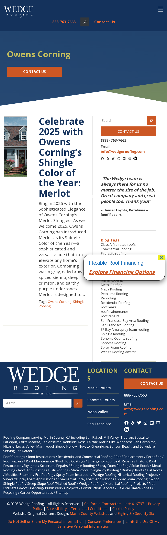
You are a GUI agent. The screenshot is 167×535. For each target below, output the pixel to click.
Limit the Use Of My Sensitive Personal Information (109, 524)
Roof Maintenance (40, 461)
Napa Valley (97, 411)
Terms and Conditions (89, 508)
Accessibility (56, 508)
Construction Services (97, 488)
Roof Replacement (129, 457)
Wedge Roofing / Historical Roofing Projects (112, 483)
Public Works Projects (61, 488)
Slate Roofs (80, 470)
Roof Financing (31, 488)
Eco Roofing (44, 474)
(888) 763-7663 (113, 140)
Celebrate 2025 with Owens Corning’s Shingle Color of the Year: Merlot (61, 157)
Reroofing (108, 298)
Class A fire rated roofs (118, 244)
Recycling (10, 492)
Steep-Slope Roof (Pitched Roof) (51, 483)
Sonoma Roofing (113, 343)
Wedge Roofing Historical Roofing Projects (125, 474)
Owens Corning (59, 301)
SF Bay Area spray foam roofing (125, 329)
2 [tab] (128, 221)
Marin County (99, 387)
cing (128, 271)
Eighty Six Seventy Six (136, 513)
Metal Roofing (111, 285)
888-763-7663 (64, 21)
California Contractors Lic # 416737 (114, 503)
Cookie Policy (123, 508)
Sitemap (62, 492)
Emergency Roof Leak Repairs (110, 461)
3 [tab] (134, 221)
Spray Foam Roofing (116, 347)
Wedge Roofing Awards (118, 352)
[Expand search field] (84, 21)
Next (161, 196)
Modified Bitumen (18, 474)
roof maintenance (114, 311)
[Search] (151, 120)
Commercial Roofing (116, 249)
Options (144, 271)
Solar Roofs (140, 465)
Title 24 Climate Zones (134, 488)
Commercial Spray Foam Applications (86, 479)
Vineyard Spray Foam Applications (29, 479)
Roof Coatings (14, 457)
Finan (115, 271)
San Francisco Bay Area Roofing (125, 320)
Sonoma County (101, 399)
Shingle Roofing (113, 334)
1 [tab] (122, 221)
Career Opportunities (36, 492)
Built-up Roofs (133, 470)
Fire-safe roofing (113, 253)
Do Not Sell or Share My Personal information (46, 521)
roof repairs (110, 316)
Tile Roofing (59, 470)
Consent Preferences (105, 521)
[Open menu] (161, 9)
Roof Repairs (13, 461)
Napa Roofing (111, 289)
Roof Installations (41, 457)
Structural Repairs (54, 465)
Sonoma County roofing (119, 338)
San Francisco (99, 423)
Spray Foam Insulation (73, 474)
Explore (98, 271)
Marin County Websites (89, 513)
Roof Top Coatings (70, 461)
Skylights (30, 465)
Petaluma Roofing (114, 293)
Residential (66, 457)
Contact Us (104, 21)
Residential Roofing (115, 302)
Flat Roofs (154, 470)
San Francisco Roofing (117, 325)
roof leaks (108, 307)
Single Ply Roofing (105, 470)
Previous (95, 196)
